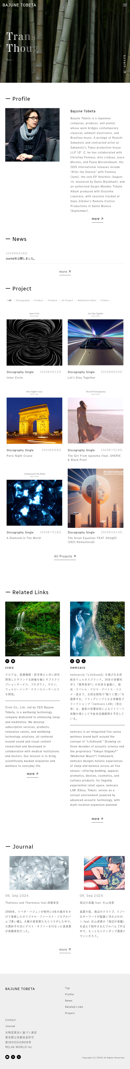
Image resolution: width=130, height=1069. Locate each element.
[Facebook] (13, 662)
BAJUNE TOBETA (19, 5)
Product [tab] (37, 300)
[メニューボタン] (125, 5)
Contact (10, 1019)
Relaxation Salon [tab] (86, 300)
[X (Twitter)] (84, 662)
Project (70, 1013)
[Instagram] (7, 662)
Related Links (74, 1006)
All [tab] (9, 300)
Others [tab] (104, 300)
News (68, 1000)
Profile (69, 994)
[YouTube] (7, 1057)
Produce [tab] (51, 300)
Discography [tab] (22, 300)
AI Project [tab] (66, 300)
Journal (10, 1026)
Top (67, 988)
